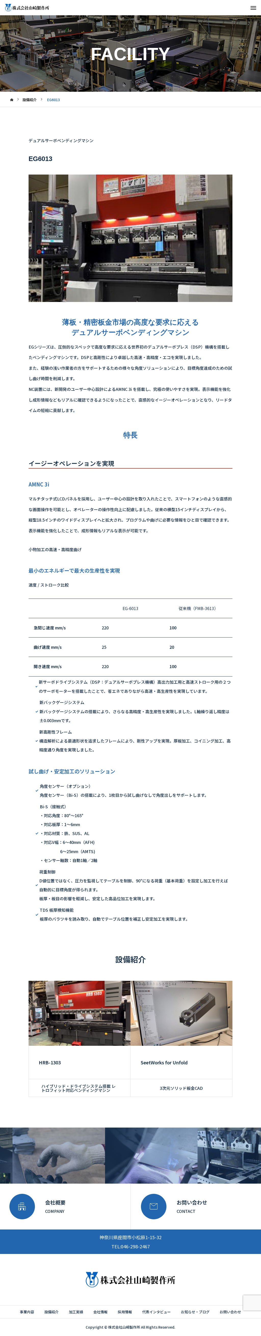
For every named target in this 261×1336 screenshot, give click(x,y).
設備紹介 (51, 1311)
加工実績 (76, 1311)
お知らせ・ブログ (195, 1311)
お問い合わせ (230, 1311)
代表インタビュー (156, 1311)
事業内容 (27, 1311)
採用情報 (125, 1311)
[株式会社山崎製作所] (27, 7)
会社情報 (100, 1311)
